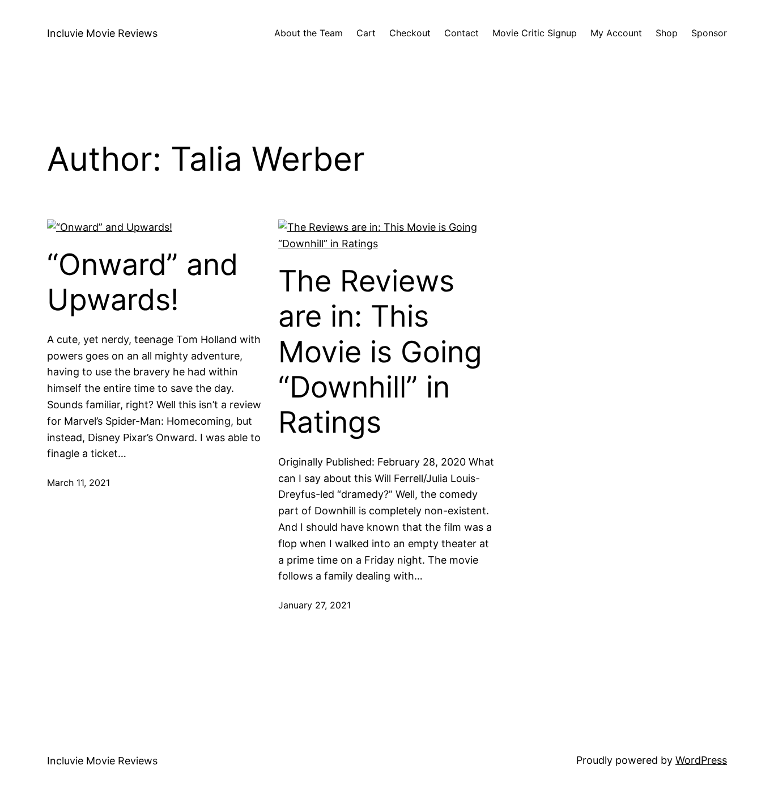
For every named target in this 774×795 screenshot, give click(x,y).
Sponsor (709, 33)
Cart (366, 33)
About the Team (308, 33)
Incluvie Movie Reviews (102, 33)
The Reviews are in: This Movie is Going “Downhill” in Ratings (380, 352)
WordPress (701, 760)
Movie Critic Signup (534, 33)
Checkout (410, 33)
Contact (461, 33)
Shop (667, 33)
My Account (616, 33)
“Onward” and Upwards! (142, 282)
